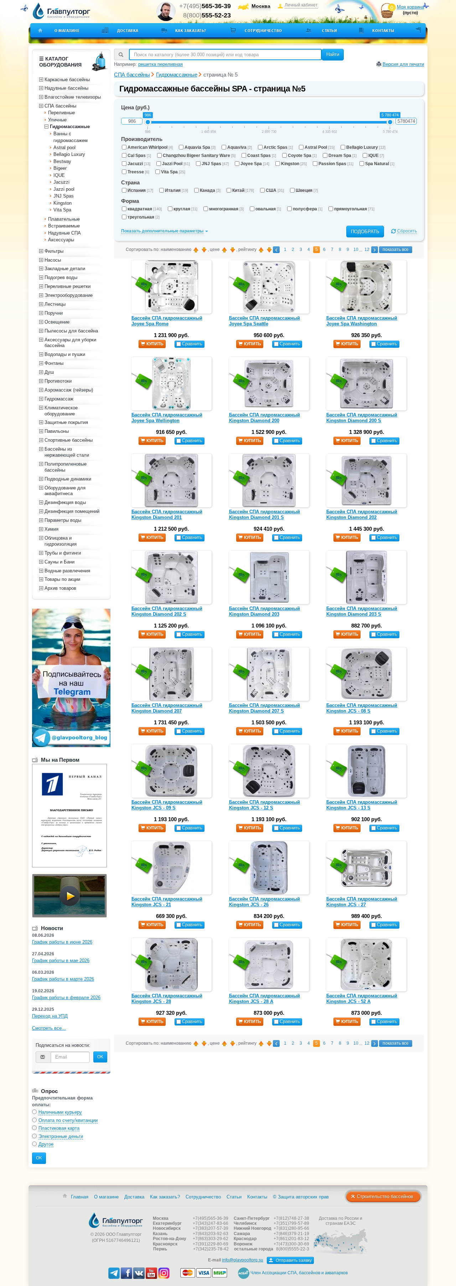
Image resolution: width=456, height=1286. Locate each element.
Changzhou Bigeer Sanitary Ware (199, 155)
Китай (243, 190)
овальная (268, 208)
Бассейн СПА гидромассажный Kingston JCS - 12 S (264, 804)
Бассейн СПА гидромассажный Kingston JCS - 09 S (166, 804)
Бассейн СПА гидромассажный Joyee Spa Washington (361, 320)
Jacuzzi (139, 163)
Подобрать (365, 231)
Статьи (329, 30)
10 (355, 249)
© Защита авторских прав (301, 1197)
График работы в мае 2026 (60, 960)
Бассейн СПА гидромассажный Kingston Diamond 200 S (361, 417)
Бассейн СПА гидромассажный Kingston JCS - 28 (166, 998)
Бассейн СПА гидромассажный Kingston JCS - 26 (264, 901)
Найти (332, 54)
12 (366, 249)
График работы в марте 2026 (63, 979)
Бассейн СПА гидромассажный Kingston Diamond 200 (264, 417)
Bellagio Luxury (365, 147)
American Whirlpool (150, 147)
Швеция (307, 190)
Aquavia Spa (200, 147)
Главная (79, 1197)
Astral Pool (320, 147)
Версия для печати (403, 64)
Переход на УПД (50, 1016)
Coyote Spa (302, 155)
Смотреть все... (49, 1028)
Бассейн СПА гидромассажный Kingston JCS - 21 (166, 901)
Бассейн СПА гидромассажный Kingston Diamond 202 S (166, 611)
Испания (140, 190)
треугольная (144, 217)
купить (155, 343)
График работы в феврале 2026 (66, 997)
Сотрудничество (263, 30)
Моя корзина (410, 7)
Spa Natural (379, 163)
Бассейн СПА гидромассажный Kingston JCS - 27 (361, 901)
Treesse (138, 171)
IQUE (376, 155)
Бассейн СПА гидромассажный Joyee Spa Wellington (166, 417)
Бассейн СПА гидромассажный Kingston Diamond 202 (361, 514)
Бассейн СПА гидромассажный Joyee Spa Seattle (264, 320)
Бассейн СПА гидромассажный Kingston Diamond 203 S (361, 611)
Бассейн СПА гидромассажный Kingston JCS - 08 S (361, 708)
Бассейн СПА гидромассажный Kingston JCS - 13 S (361, 804)
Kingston (294, 163)
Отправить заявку (293, 1260)
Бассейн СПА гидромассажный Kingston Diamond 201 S (264, 514)
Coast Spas (261, 155)
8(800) (207, 15)
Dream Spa (342, 155)
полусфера (307, 208)
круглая (185, 208)
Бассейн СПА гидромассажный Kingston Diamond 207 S (264, 708)
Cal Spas (139, 155)
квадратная (145, 208)
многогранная (226, 208)
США (275, 190)
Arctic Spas (278, 147)
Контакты (383, 30)
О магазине (67, 30)
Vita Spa (173, 171)
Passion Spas (335, 163)
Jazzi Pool (176, 163)
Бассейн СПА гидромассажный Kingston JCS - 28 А (264, 998)
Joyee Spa (254, 163)
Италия (176, 190)
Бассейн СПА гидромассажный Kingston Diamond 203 (264, 611)
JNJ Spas (215, 163)
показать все (396, 249)
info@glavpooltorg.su (242, 1260)
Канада (210, 190)
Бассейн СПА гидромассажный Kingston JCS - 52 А (361, 998)
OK (100, 1056)
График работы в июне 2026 (62, 942)
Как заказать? (190, 30)
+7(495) (205, 6)
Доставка (128, 30)
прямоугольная (354, 208)
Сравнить (192, 343)
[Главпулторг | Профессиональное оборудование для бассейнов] (61, 11)
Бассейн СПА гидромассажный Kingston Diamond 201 (166, 514)
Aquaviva (239, 147)
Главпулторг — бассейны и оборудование (116, 1220)
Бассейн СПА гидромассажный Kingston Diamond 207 (166, 708)
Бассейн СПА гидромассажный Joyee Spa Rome (166, 320)
